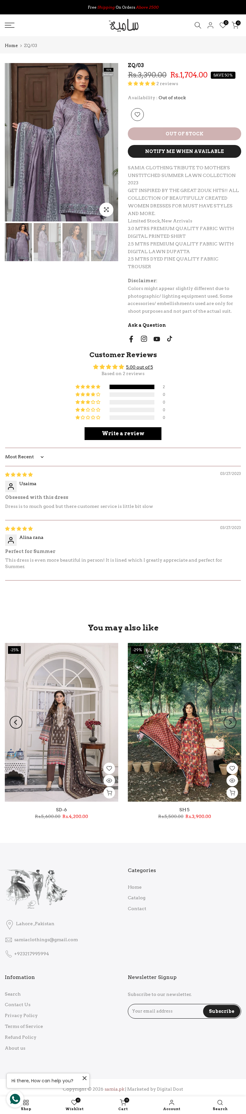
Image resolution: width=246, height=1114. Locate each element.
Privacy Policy (21, 1015)
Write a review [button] (123, 433)
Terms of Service (24, 1026)
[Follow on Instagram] (144, 339)
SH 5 (184, 809)
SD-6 (61, 809)
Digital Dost (170, 1089)
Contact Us (17, 1004)
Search (13, 994)
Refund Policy (21, 1037)
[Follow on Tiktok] (170, 339)
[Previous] (16, 722)
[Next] (230, 722)
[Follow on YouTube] (156, 339)
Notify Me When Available (184, 151)
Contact (137, 908)
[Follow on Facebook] (131, 339)
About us (15, 1048)
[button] (142, 83)
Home (11, 45)
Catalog (136, 897)
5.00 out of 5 (139, 367)
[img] (19, 474)
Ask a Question (147, 325)
